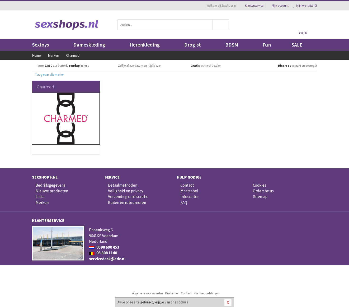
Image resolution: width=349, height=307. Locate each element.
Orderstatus (263, 191)
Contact (187, 185)
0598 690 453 (107, 247)
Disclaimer (172, 293)
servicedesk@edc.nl (107, 258)
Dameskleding (89, 45)
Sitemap (260, 196)
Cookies (259, 185)
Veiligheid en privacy (125, 191)
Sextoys (40, 45)
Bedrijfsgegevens (50, 185)
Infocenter (189, 196)
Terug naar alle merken (49, 75)
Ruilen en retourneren (127, 202)
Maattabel (189, 191)
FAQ (183, 202)
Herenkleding (145, 45)
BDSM (231, 45)
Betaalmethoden (122, 185)
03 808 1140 (106, 252)
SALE (297, 45)
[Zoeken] (220, 24)
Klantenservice (254, 6)
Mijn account (280, 6)
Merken (42, 202)
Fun (267, 45)
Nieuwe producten (52, 191)
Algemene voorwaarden (147, 293)
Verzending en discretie (128, 196)
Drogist (192, 45)
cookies (182, 302)
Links (40, 196)
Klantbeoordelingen (206, 293)
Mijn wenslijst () (306, 6)
